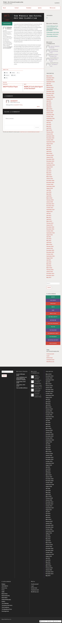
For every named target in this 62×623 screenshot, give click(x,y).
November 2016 (50, 229)
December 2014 (50, 273)
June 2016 (48, 238)
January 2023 (49, 89)
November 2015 (50, 252)
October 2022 (49, 95)
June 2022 (48, 103)
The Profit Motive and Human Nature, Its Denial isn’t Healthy (52, 29)
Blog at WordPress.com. (6, 619)
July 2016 (48, 236)
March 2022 (49, 108)
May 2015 (48, 263)
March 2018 (49, 198)
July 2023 (48, 83)
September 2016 (50, 232)
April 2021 (48, 128)
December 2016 (50, 227)
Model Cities (53, 313)
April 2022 (48, 106)
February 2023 (50, 87)
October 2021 (49, 116)
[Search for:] (53, 283)
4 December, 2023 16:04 (52, 34)
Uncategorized (7, 23)
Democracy (53, 303)
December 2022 (50, 91)
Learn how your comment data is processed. (29, 132)
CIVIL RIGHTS (53, 300)
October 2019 (49, 163)
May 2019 (48, 172)
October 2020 (49, 139)
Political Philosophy (53, 323)
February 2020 (50, 155)
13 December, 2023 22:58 (52, 32)
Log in (47, 355)
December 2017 (50, 203)
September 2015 (50, 256)
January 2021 (49, 134)
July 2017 (48, 213)
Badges (3, 584)
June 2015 (48, 262)
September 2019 (50, 165)
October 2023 (49, 79)
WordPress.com (50, 361)
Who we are (52, 7)
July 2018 (48, 190)
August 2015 (49, 258)
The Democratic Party (53, 333)
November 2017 (50, 205)
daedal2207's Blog (18, 104)
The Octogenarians (13, 2)
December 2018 (50, 180)
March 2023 (49, 85)
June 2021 (48, 124)
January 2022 (49, 112)
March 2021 (49, 130)
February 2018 (49, 200)
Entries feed (49, 357)
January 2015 (49, 271)
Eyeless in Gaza (38, 396)
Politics (53, 326)
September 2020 (50, 141)
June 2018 (48, 192)
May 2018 (48, 194)
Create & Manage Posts (52, 26)
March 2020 (49, 153)
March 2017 (49, 221)
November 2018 (50, 182)
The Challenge (53, 330)
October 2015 (49, 254)
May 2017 (48, 217)
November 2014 (50, 275)
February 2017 (49, 223)
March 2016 (49, 244)
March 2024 (49, 75)
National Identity (53, 316)
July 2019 (48, 169)
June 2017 (48, 215)
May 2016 (48, 240)
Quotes (40, 7)
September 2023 (50, 81)
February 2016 (49, 246)
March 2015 (49, 267)
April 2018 (48, 196)
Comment (37, 127)
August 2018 (49, 188)
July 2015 (48, 260)
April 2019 (48, 174)
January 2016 (49, 248)
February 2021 (49, 132)
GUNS (53, 310)
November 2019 (50, 161)
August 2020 (49, 143)
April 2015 (48, 265)
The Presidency (53, 336)
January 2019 (49, 178)
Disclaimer (28, 7)
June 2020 (48, 147)
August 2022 (49, 99)
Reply (38, 106)
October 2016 (49, 231)
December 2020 (50, 136)
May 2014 (48, 277)
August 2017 (49, 211)
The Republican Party (7, 609)
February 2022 (49, 110)
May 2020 (48, 149)
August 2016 (49, 234)
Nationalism (53, 320)
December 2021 (50, 114)
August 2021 (49, 120)
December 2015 (50, 250)
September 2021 (50, 118)
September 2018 (50, 186)
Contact (17, 7)
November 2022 (50, 93)
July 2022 (48, 101)
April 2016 (48, 242)
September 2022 (50, 97)
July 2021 (48, 122)
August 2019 (49, 167)
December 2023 (50, 77)
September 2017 (50, 209)
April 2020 (48, 151)
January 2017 (49, 225)
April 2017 (48, 219)
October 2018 (49, 184)
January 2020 (49, 157)
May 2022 (48, 105)
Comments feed (50, 359)
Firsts (3, 589)
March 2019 (49, 176)
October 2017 (49, 207)
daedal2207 (14, 101)
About (4, 7)
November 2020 (50, 138)
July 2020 (48, 145)
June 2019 (48, 170)
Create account (50, 353)
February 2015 (49, 269)
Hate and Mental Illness (52, 36)
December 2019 (50, 159)
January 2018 (49, 201)
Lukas (51, 46)
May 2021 (48, 126)
